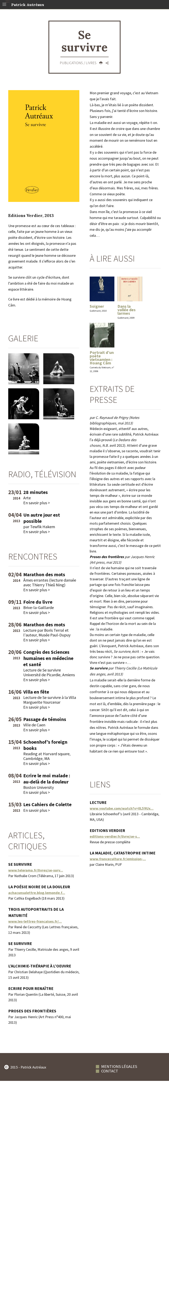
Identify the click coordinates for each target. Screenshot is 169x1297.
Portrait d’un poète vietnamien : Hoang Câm (102, 358)
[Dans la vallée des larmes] (129, 289)
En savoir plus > (36, 502)
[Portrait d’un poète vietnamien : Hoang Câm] (102, 335)
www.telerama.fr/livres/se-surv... (35, 870)
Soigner (97, 306)
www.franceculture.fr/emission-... (118, 858)
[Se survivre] (43, 145)
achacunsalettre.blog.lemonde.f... (36, 892)
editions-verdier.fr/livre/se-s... (115, 836)
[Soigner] (102, 289)
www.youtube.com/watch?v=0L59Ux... (122, 808)
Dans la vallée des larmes (126, 309)
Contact (109, 1070)
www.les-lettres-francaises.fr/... (35, 921)
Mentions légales (119, 1066)
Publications (72, 62)
